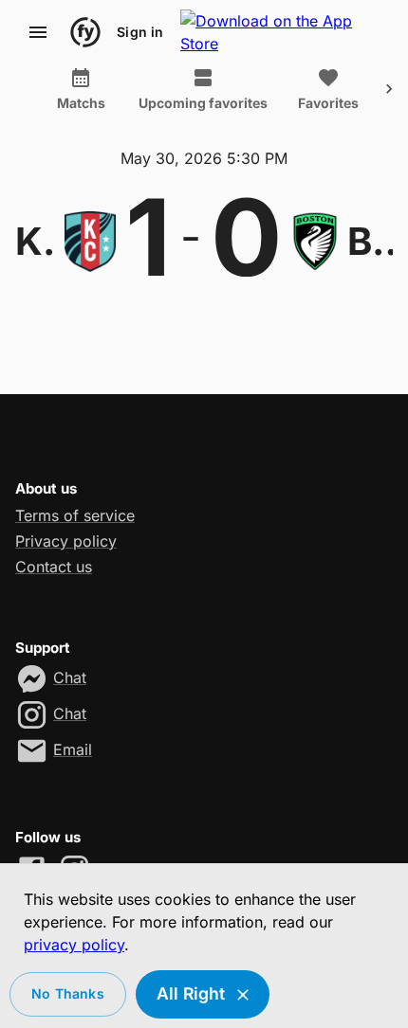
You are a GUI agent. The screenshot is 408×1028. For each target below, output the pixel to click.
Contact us (53, 566)
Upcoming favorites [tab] (203, 103)
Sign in (140, 32)
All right (191, 993)
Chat (69, 677)
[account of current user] (38, 32)
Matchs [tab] (81, 103)
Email (72, 749)
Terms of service (75, 515)
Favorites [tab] (328, 103)
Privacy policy (66, 541)
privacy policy (74, 944)
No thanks (67, 993)
